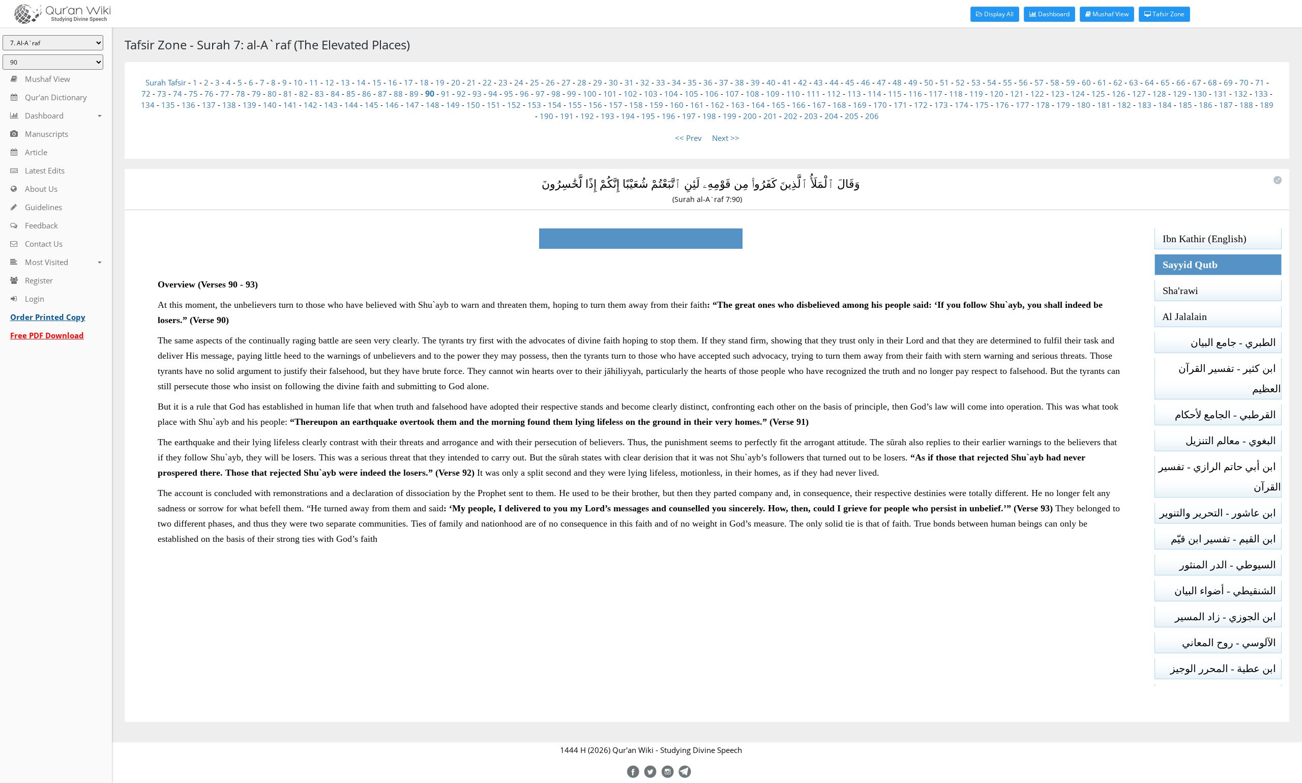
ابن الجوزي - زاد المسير (1228, 616)
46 (865, 82)
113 (854, 94)
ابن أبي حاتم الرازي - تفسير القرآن (1220, 476)
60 (1086, 82)
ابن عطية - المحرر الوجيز (1225, 668)
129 (1180, 94)
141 (290, 105)
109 (773, 94)
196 (668, 116)
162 (717, 105)
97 (540, 94)
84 (335, 94)
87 (382, 94)
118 (956, 94)
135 (168, 105)
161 (697, 105)
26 (550, 82)
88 (398, 94)
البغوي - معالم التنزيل (1233, 440)
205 (852, 116)
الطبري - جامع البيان (1236, 342)
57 (1039, 82)
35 (692, 82)
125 (1098, 94)
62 (1117, 82)
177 (1022, 105)
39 (755, 82)
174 (961, 105)
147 (412, 105)
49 (913, 82)
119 (976, 94)
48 (897, 82)
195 (648, 116)
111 (813, 94)
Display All (998, 14)
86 (366, 94)
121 (1017, 94)
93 (477, 94)
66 (1181, 82)
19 (440, 82)
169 (860, 105)
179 (1063, 105)
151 (493, 105)
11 (313, 82)
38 (739, 82)
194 (628, 116)
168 (839, 105)
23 (503, 82)
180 (1083, 105)
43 (818, 82)
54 (991, 82)
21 (471, 82)
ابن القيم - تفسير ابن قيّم (1226, 538)
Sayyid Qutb (1186, 264)
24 (518, 82)
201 (770, 116)
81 (287, 94)
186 (1205, 105)
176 (1002, 105)
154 (554, 105)
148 (432, 105)
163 (738, 105)
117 (935, 94)
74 (177, 94)
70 (1244, 82)
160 (677, 105)
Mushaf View (1110, 14)
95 (508, 94)
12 (329, 82)
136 (188, 105)
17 (408, 82)
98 (555, 94)
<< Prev (688, 138)
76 (209, 94)
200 (750, 116)
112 (834, 94)
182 (1124, 105)
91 (445, 94)
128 (1159, 94)
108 (752, 94)
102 (630, 94)
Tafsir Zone (1168, 14)
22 (487, 82)
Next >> (725, 138)
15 (376, 82)
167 (819, 105)
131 (1220, 94)
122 (1037, 94)
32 (644, 82)
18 (424, 82)
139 (249, 105)
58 (1054, 82)
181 (1104, 105)
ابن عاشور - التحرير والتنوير (1220, 512)
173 (941, 105)
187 (1226, 105)
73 (161, 94)
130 (1200, 94)
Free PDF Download (47, 335)
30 (613, 82)
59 (1070, 82)
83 (319, 94)
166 (799, 105)
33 (660, 82)
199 (729, 116)
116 (915, 94)
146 (392, 105)
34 (676, 82)
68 (1212, 82)
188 (1246, 105)
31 (629, 82)
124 (1078, 94)
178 (1043, 105)
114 (874, 94)
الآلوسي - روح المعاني (1231, 642)
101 (610, 94)
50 (928, 82)
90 (429, 93)
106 (712, 94)
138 (229, 105)
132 (1241, 94)
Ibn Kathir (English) (1201, 238)
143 (331, 105)
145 (371, 105)
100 (590, 94)
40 (771, 82)
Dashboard (1053, 14)
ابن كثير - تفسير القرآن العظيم (1229, 378)
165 (778, 105)
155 (575, 105)
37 (723, 82)
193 (607, 116)
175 (982, 105)
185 (1185, 105)
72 (146, 94)
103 (651, 94)
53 (976, 82)
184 (1165, 105)
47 (881, 82)
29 (597, 82)
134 (148, 105)
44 (834, 82)
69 (1228, 82)
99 (571, 94)
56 (1023, 82)
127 (1139, 94)
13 (345, 82)
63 (1133, 82)
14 (361, 82)
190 (546, 116)
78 (240, 94)
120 (996, 94)
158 (636, 105)
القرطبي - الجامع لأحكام (1228, 414)
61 (1102, 82)
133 (1261, 94)
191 (567, 116)
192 (587, 116)
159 (656, 105)
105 (691, 94)
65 (1165, 82)
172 (921, 105)
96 (524, 94)
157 (616, 105)
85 (351, 94)
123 (1057, 94)
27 (566, 82)
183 (1144, 105)
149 (453, 105)
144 (351, 105)
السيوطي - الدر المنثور (1230, 564)
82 (303, 94)
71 (1259, 82)
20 (455, 82)
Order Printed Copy (47, 317)
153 (534, 105)
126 (1119, 94)
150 (473, 105)
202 (790, 116)
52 (960, 82)
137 (209, 105)
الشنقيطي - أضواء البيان (1227, 590)
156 (595, 105)
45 (849, 82)
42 (802, 82)
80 (272, 94)
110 (793, 94)
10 (298, 82)
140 (270, 105)
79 (256, 94)
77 (224, 94)
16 (392, 82)
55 (1007, 82)
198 (709, 116)
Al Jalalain (1181, 316)
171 (900, 105)
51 (944, 82)
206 (872, 116)
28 (581, 82)
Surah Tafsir (166, 82)
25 (534, 82)
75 (193, 94)
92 (461, 94)
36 (708, 82)
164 (758, 105)
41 (786, 82)
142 (310, 105)
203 (811, 116)
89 (414, 94)
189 (1267, 105)
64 (1149, 82)
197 (689, 116)
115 (895, 94)
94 (492, 94)
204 (831, 116)
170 (880, 105)
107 (732, 94)
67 (1196, 82)
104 (671, 94)
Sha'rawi (1176, 290)
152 (514, 105)
